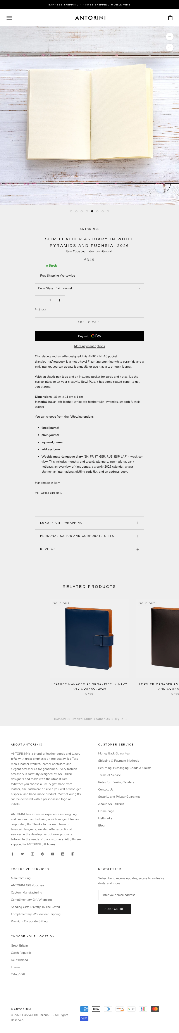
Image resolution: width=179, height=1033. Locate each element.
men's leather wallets (25, 764)
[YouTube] (52, 853)
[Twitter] (22, 853)
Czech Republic (21, 953)
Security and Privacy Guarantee (119, 797)
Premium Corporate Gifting (29, 921)
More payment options (89, 346)
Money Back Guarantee (113, 753)
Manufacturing (21, 878)
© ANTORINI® (21, 1009)
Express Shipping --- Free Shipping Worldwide (89, 4)
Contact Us (105, 789)
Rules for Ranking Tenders (116, 782)
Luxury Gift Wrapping (61, 522)
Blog (101, 825)
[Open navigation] (9, 18)
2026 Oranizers (74, 719)
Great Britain (19, 945)
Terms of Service (109, 775)
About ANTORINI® (111, 804)
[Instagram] (32, 853)
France (15, 967)
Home (58, 719)
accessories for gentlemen (39, 769)
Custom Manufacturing (26, 892)
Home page (106, 811)
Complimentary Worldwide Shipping (35, 914)
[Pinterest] (42, 853)
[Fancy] (72, 853)
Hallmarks (105, 818)
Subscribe (115, 909)
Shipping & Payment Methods (118, 761)
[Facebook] (12, 853)
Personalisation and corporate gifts (77, 535)
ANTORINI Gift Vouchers (28, 885)
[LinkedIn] (62, 853)
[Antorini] (90, 17)
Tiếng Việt (18, 974)
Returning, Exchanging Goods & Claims (124, 768)
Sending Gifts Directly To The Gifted (35, 907)
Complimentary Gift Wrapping (31, 900)
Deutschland (19, 960)
